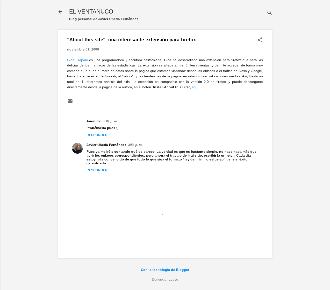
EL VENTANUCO (91, 11)
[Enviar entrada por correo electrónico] (70, 103)
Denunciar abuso (165, 279)
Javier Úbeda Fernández (106, 145)
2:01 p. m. (110, 121)
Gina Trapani (77, 60)
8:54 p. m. (135, 145)
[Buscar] (270, 13)
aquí (195, 87)
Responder (97, 135)
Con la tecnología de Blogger (165, 270)
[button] (260, 40)
